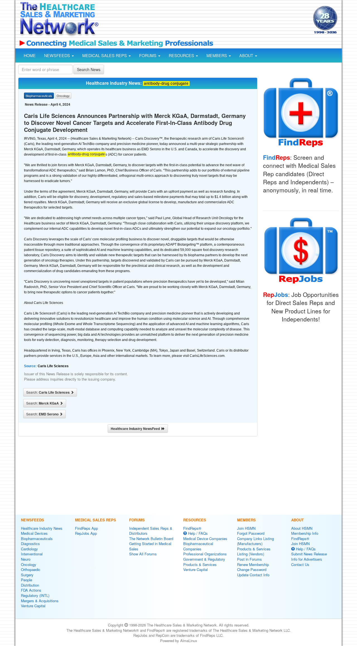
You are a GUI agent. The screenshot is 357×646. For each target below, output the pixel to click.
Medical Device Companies (205, 538)
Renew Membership (253, 564)
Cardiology (29, 548)
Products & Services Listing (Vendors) (254, 551)
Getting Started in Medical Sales (150, 546)
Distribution (30, 585)
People (26, 579)
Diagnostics (30, 543)
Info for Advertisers (306, 559)
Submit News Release (309, 554)
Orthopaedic (30, 569)
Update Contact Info (253, 574)
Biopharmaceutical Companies (198, 546)
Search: (48, 392)
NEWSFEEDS (57, 55)
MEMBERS (217, 55)
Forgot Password (250, 533)
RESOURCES (182, 55)
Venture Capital (33, 605)
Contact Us (300, 564)
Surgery (27, 574)
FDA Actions (31, 590)
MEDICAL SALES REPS (105, 55)
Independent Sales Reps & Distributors (150, 531)
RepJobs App (86, 533)
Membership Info (304, 533)
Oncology (28, 564)
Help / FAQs (197, 533)
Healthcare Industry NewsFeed (136, 428)
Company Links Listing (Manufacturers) (255, 541)
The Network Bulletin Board (151, 538)
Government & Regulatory (204, 559)
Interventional (32, 554)
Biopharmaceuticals (37, 538)
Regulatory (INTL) (35, 595)
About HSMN (301, 528)
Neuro (25, 559)
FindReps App (86, 528)
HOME (30, 55)
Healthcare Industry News (41, 528)
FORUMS (148, 55)
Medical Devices (34, 533)
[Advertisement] (205, 20)
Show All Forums (143, 554)
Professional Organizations (205, 554)
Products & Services (200, 564)
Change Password (251, 569)
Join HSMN (246, 528)
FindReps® (192, 528)
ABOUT (246, 55)
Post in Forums (249, 559)
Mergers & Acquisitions (40, 600)
